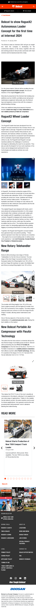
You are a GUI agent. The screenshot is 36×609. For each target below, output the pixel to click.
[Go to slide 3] (11, 478)
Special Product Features (24, 542)
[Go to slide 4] (13, 478)
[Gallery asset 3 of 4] (19, 185)
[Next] (34, 298)
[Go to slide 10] (31, 478)
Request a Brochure (7, 538)
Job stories (23, 538)
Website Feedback (24, 559)
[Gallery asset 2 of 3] (12, 388)
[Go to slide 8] (25, 478)
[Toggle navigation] (2, 6)
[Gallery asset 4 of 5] (29, 298)
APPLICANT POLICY (6, 559)
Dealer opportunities (26, 552)
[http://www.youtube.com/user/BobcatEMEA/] (20, 578)
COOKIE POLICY (5, 556)
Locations (22, 528)
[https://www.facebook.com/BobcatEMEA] (11, 578)
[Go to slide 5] (16, 478)
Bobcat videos (23, 534)
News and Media (24, 531)
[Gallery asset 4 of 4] (27, 185)
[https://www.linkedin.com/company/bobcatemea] (25, 578)
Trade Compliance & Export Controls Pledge (7, 568)
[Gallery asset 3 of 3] (19, 388)
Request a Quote (6, 528)
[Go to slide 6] (19, 478)
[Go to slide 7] (22, 478)
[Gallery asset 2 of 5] (14, 298)
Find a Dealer (5, 531)
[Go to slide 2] (8, 478)
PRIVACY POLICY (5, 552)
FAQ (20, 556)
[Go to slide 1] (5, 478)
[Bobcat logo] (17, 6)
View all (4, 484)
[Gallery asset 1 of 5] (6, 298)
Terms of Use (5, 562)
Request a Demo (6, 534)
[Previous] (2, 298)
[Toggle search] (33, 6)
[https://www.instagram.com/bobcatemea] (16, 578)
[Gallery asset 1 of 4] (4, 185)
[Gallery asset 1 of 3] (4, 388)
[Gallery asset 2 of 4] (12, 185)
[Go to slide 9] (28, 478)
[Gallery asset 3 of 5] (21, 298)
